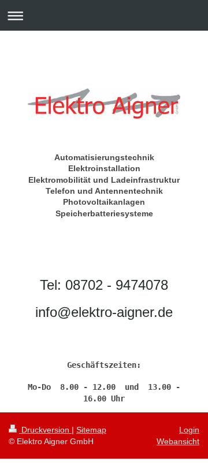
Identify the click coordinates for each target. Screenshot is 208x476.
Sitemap (91, 429)
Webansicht (178, 441)
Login (189, 429)
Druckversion (45, 429)
